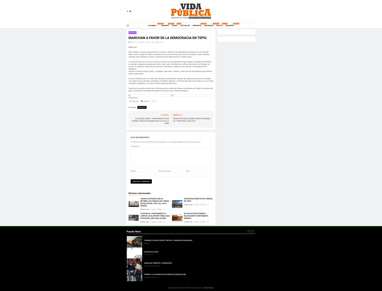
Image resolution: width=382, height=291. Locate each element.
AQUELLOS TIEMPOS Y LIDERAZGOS (158, 263)
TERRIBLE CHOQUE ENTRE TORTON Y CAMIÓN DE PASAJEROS (168, 240)
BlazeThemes (209, 288)
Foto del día (185, 25)
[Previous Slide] (248, 231)
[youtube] (130, 11)
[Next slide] (252, 231)
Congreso (165, 24)
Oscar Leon (145, 209)
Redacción (142, 107)
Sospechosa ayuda (151, 252)
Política (220, 24)
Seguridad (230, 24)
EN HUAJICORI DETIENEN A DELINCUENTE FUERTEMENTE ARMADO (196, 216)
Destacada (147, 266)
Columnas (154, 24)
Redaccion (134, 42)
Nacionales (209, 24)
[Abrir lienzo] (128, 25)
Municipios (198, 24)
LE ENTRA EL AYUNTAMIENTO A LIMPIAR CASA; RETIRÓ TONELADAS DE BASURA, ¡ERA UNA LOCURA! (155, 216)
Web (187, 171)
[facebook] (128, 11)
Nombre (133, 171)
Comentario (135, 146)
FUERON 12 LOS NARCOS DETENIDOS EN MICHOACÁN (165, 274)
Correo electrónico (164, 171)
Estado (175, 24)
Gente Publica (155, 266)
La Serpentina (148, 255)
